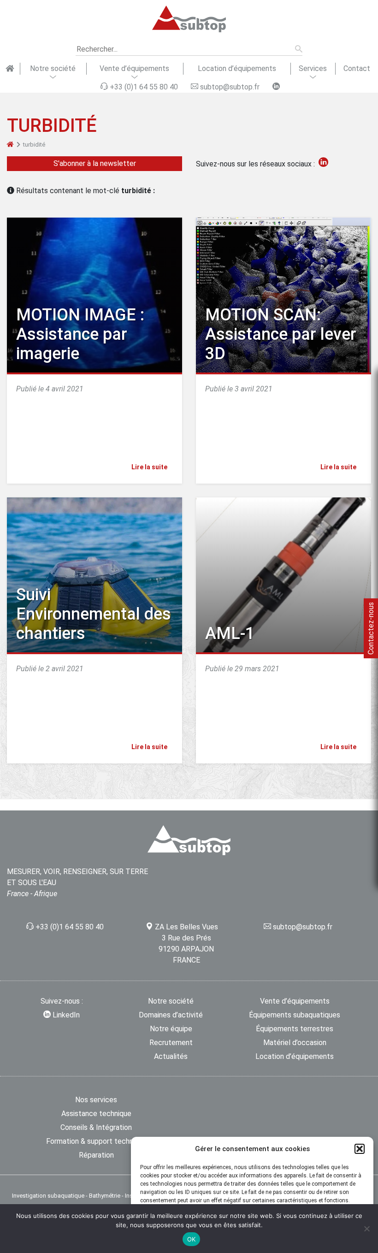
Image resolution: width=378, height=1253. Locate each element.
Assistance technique (96, 1113)
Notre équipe (171, 1028)
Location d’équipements (237, 68)
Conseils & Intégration (96, 1127)
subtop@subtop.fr (302, 926)
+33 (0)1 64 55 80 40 (69, 926)
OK (191, 1239)
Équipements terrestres (294, 1028)
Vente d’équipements (134, 68)
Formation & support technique (96, 1141)
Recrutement (171, 1042)
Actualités (171, 1056)
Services (313, 68)
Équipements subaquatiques (294, 1015)
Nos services (96, 1099)
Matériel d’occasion (294, 1042)
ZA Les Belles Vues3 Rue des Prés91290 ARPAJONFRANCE (186, 943)
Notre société (53, 68)
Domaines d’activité (171, 1015)
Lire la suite (150, 467)
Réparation (96, 1155)
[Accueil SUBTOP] (10, 68)
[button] (359, 1148)
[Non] (366, 1228)
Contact (356, 68)
